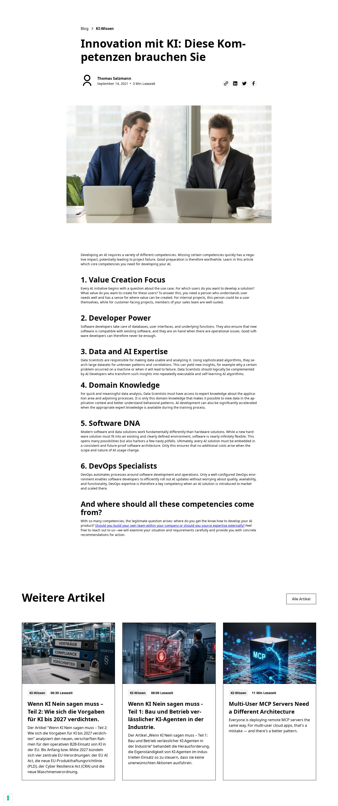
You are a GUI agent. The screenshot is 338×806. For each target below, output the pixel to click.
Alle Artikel (301, 598)
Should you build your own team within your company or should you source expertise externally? (170, 525)
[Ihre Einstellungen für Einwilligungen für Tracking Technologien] (8, 798)
